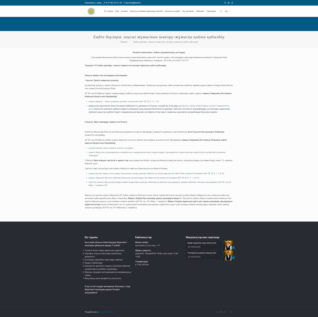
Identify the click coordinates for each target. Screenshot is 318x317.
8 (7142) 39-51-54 (114, 3)
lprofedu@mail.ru (133, 3)
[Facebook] (225, 3)
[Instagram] (228, 3)
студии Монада (106, 312)
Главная (123, 42)
